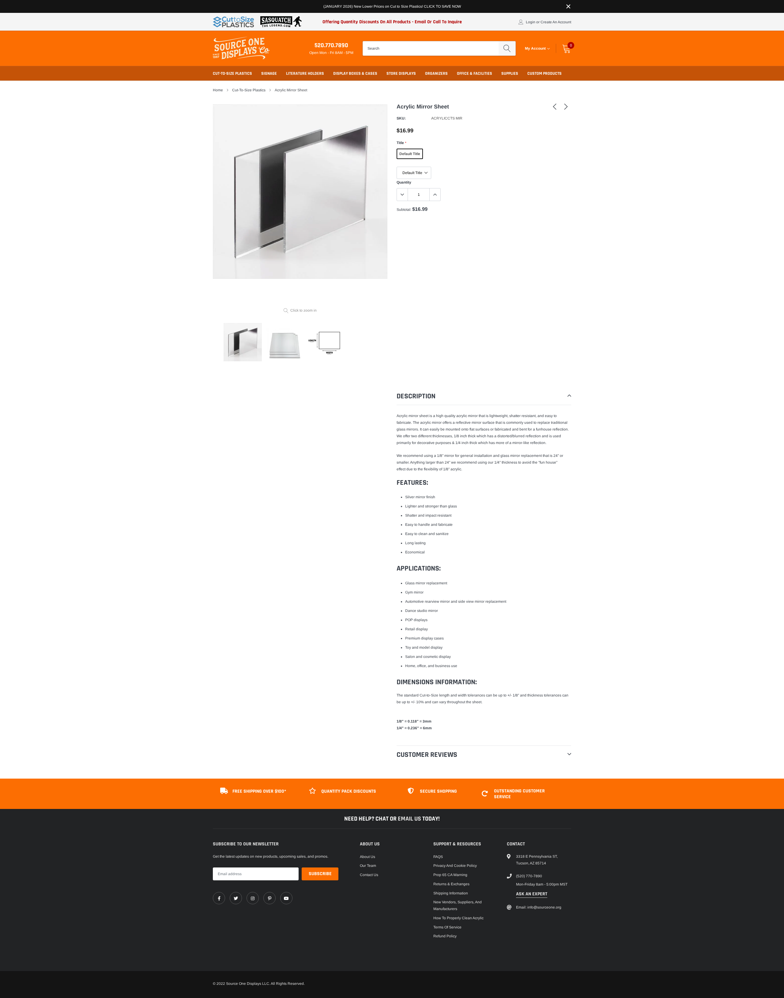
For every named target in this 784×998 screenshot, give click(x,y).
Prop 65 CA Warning (450, 875)
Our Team (368, 865)
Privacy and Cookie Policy (455, 865)
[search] (507, 48)
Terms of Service (447, 927)
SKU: (401, 118)
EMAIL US (410, 819)
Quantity (404, 182)
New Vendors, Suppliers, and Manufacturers (457, 905)
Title (401, 143)
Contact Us (369, 875)
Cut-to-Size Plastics (232, 73)
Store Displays (401, 73)
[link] (554, 106)
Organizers (436, 73)
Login (530, 22)
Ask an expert (531, 894)
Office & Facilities (474, 73)
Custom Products (544, 73)
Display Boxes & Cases (355, 73)
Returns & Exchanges (451, 884)
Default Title (409, 154)
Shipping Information (450, 893)
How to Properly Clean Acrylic (458, 918)
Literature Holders (305, 73)
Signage (269, 73)
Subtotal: (404, 209)
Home (218, 90)
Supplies (509, 73)
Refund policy (445, 936)
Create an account (556, 22)
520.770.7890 (331, 45)
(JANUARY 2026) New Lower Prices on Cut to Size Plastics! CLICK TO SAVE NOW (392, 6)
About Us (367, 857)
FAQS (438, 857)
